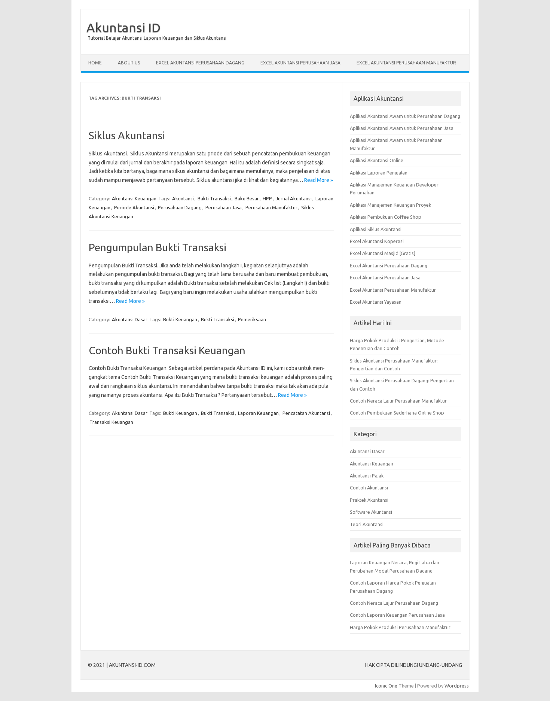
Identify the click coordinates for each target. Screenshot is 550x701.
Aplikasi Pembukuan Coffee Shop (385, 216)
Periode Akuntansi (134, 207)
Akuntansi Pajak (367, 475)
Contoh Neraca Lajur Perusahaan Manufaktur (398, 400)
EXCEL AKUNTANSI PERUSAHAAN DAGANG (200, 62)
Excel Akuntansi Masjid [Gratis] (382, 253)
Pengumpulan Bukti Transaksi (157, 247)
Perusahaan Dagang (180, 207)
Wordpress (456, 685)
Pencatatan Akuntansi (306, 413)
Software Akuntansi (371, 512)
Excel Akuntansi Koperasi (377, 241)
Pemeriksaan (252, 319)
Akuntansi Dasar (129, 319)
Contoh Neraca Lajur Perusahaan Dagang (394, 603)
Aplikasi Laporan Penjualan (378, 172)
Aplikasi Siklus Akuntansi (375, 229)
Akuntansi (183, 198)
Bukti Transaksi (214, 198)
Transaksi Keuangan (111, 422)
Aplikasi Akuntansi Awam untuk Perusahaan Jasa (401, 128)
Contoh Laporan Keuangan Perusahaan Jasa (397, 614)
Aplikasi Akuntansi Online (376, 160)
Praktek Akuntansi (369, 500)
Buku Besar (247, 198)
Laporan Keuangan (258, 413)
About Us (129, 62)
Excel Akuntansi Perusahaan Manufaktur (393, 289)
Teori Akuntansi (367, 524)
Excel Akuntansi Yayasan (375, 301)
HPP (267, 198)
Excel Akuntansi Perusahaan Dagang (388, 265)
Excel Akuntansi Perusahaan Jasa (385, 277)
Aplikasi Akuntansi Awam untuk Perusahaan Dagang (405, 116)
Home (95, 62)
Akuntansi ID (123, 27)
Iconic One (386, 685)
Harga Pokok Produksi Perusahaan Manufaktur (400, 627)
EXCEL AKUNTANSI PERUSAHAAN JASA (300, 62)
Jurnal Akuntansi (294, 198)
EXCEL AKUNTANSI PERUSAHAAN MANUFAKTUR (406, 62)
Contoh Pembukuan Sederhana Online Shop (397, 412)
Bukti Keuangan (180, 319)
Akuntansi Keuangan (134, 198)
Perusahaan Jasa (223, 207)
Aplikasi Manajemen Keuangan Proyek (390, 204)
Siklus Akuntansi (127, 135)
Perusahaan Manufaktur (271, 207)
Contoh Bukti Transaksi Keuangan (167, 350)
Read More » (318, 180)
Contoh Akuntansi (369, 487)
